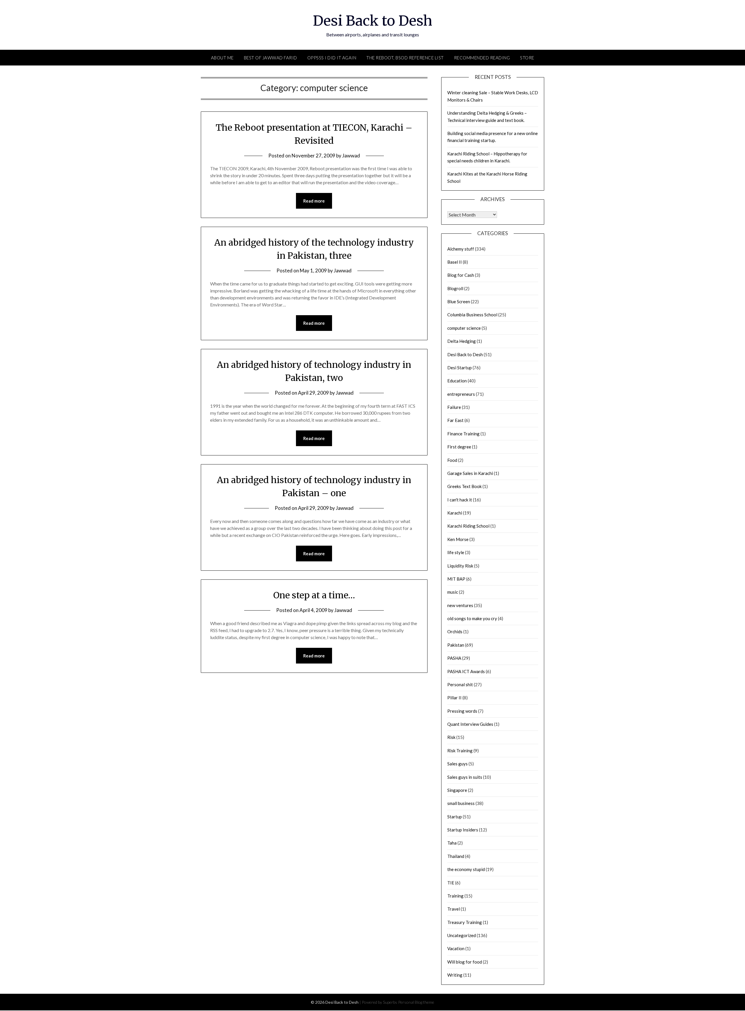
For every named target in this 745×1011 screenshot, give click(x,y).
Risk (451, 737)
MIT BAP (456, 578)
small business (461, 803)
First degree (459, 446)
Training (455, 895)
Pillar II (454, 697)
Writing (454, 975)
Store (527, 57)
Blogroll (455, 288)
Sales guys (457, 763)
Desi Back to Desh (372, 20)
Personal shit (460, 684)
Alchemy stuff (460, 248)
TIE (450, 882)
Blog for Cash (460, 275)
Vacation (455, 948)
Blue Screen (458, 301)
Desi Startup (459, 367)
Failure (454, 407)
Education (457, 380)
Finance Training (463, 433)
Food (452, 460)
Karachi (454, 512)
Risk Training (460, 750)
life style (455, 552)
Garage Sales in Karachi (470, 473)
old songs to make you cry (472, 618)
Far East (455, 420)
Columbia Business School (472, 314)
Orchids (454, 631)
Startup (454, 816)
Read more (314, 200)
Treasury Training (464, 922)
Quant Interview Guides (470, 724)
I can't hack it (459, 499)
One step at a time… (314, 595)
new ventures (460, 605)
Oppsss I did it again (331, 57)
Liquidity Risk (460, 565)
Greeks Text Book (464, 486)
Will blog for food (464, 961)
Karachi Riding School (468, 525)
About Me (222, 57)
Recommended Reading (482, 57)
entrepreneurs (461, 394)
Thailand (455, 856)
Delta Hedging (461, 341)
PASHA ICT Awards (466, 671)
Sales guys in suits (464, 777)
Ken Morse (458, 539)
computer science (464, 328)
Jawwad (351, 155)
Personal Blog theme (416, 1002)
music (452, 592)
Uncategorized (461, 935)
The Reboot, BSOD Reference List (405, 57)
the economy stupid (466, 869)
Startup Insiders (462, 829)
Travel (453, 908)
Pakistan (455, 645)
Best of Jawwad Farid (270, 57)
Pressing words (462, 711)
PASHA (454, 658)
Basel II (454, 262)
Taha (452, 842)
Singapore (457, 790)
